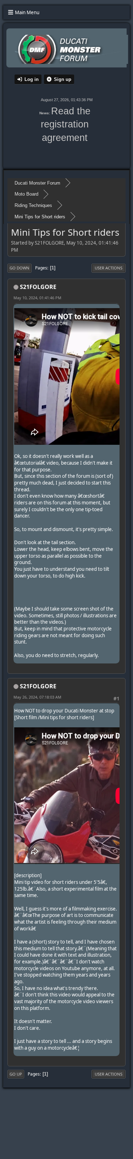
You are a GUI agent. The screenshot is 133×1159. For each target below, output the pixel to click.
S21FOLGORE (38, 287)
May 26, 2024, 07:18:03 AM (37, 697)
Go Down (19, 267)
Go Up (16, 1074)
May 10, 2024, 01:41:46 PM (37, 297)
